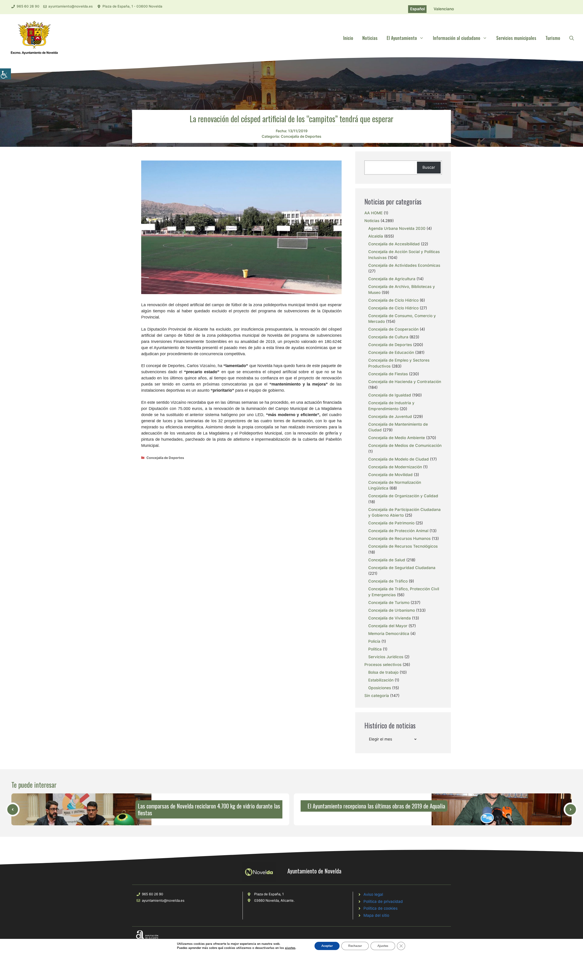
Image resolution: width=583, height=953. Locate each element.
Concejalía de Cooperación (393, 329)
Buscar (428, 167)
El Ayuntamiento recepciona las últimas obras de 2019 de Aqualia (376, 806)
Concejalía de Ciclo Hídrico (393, 300)
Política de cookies (380, 908)
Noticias (370, 37)
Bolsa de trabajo (383, 672)
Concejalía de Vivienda (389, 618)
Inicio (348, 37)
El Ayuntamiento (402, 37)
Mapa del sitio (376, 915)
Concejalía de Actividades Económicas (404, 265)
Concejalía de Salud (386, 560)
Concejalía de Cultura (388, 337)
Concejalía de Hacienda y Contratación (404, 381)
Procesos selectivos (382, 664)
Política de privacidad (383, 901)
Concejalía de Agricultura (391, 279)
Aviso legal (373, 894)
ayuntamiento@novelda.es (70, 6)
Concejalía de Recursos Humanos (399, 538)
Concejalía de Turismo (388, 602)
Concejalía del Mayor (387, 626)
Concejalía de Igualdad (389, 395)
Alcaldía (375, 236)
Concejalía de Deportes (301, 136)
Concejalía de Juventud (390, 416)
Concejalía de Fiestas (388, 374)
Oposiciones (379, 688)
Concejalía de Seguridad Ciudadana (401, 567)
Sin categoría (376, 695)
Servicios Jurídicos (385, 657)
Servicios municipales (516, 37)
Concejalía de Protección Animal (398, 530)
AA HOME (373, 213)
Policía (374, 641)
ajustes (290, 948)
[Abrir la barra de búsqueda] (571, 38)
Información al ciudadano (456, 37)
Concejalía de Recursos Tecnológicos (403, 546)
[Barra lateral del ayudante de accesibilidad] (5, 73)
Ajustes (382, 946)
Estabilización (381, 680)
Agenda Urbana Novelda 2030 (396, 228)
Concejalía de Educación (391, 352)
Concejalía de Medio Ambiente (396, 437)
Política (375, 649)
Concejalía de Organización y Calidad (403, 496)
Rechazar (355, 946)
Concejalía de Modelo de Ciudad (398, 459)
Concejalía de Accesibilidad (394, 244)
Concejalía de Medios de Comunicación (405, 445)
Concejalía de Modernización (395, 467)
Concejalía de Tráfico (388, 581)
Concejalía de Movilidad (390, 474)
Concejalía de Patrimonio (391, 523)
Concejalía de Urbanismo (391, 610)
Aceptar (327, 946)
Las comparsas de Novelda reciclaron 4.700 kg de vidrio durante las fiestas (209, 809)
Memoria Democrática (388, 633)
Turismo (552, 37)
